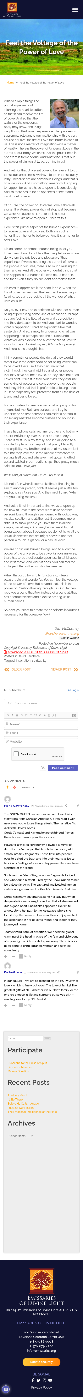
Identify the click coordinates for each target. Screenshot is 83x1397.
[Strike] (21, 715)
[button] (75, 9)
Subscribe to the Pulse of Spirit (27, 1063)
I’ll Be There (15, 1099)
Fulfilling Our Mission (21, 1107)
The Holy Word (17, 1095)
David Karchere (29, 656)
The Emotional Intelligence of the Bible (32, 1111)
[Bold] (7, 715)
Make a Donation (18, 1071)
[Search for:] (26, 1038)
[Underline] (16, 715)
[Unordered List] (30, 715)
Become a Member (20, 1067)
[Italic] (12, 715)
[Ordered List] (26, 715)
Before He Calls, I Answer (24, 1103)
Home (10, 82)
